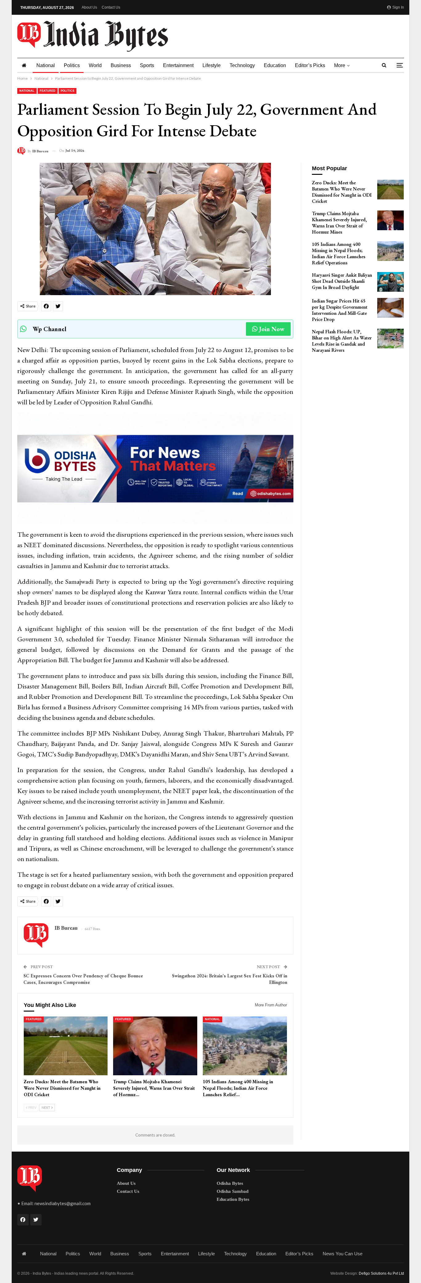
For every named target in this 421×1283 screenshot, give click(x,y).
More (339, 65)
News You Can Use (342, 1253)
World (95, 65)
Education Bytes (233, 1199)
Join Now (271, 329)
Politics (72, 65)
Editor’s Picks (310, 65)
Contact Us (111, 7)
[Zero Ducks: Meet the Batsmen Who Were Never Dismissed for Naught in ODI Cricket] (66, 1045)
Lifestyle (211, 65)
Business (121, 65)
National (45, 65)
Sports (147, 65)
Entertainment (178, 65)
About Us (89, 7)
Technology (242, 65)
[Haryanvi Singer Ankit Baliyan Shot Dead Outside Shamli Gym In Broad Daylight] (390, 282)
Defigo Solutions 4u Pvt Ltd (381, 1273)
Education (275, 65)
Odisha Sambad (232, 1191)
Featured (47, 90)
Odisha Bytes (230, 1183)
